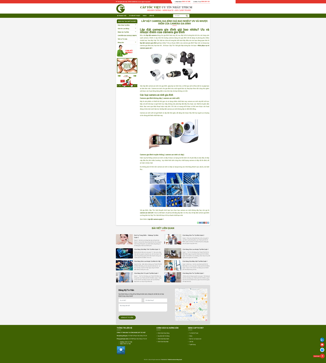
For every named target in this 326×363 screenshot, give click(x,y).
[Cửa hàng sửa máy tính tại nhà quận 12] (124, 253)
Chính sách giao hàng (163, 333)
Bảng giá (121, 42)
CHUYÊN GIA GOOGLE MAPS (127, 35)
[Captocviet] (120, 8)
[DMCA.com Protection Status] (121, 350)
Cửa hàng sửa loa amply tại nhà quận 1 (196, 249)
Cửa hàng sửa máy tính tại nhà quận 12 (147, 249)
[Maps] (191, 304)
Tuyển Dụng (192, 344)
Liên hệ (151, 15)
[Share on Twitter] (202, 223)
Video (145, 15)
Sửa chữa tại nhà (123, 25)
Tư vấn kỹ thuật (134, 15)
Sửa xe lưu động (123, 28)
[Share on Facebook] (200, 223)
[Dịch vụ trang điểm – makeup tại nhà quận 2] (124, 239)
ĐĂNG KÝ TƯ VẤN (127, 317)
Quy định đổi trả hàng (163, 336)
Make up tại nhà (123, 32)
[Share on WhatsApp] (198, 223)
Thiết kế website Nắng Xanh (174, 359)
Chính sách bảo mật (163, 341)
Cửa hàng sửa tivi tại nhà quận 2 (193, 235)
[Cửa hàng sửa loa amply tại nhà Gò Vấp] (124, 265)
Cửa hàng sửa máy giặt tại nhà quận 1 (195, 261)
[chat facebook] (322, 350)
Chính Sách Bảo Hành (163, 339)
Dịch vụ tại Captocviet (195, 339)
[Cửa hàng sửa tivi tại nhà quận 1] (172, 277)
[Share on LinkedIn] (208, 223)
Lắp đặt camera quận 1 (156, 219)
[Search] (186, 15)
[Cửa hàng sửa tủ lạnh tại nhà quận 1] (124, 277)
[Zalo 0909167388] (322, 340)
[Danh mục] (322, 356)
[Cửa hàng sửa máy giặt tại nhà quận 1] (172, 265)
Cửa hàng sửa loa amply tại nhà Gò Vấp (147, 261)
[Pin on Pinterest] (206, 223)
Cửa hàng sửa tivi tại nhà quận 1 (193, 273)
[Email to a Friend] (204, 223)
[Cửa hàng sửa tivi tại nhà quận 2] (172, 239)
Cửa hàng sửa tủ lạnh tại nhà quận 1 (146, 273)
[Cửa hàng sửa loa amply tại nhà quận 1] (172, 253)
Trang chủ (122, 15)
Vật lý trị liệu (122, 39)
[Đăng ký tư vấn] (322, 345)
